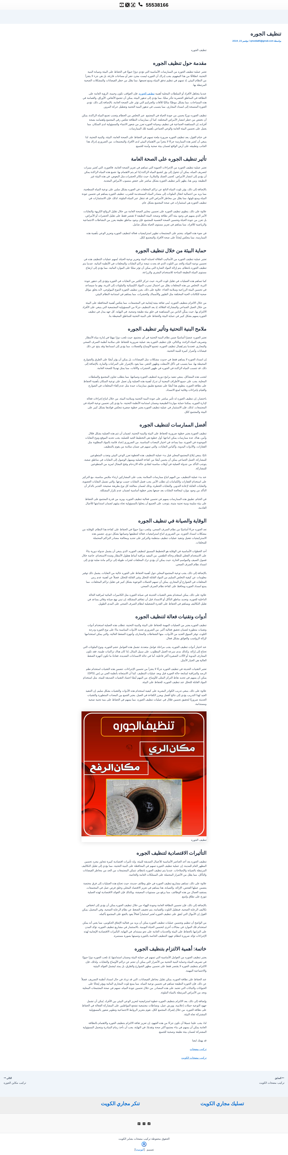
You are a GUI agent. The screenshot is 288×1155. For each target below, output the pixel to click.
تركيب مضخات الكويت (193, 1057)
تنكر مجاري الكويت (120, 1103)
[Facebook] (149, 1123)
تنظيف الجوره (146, 93)
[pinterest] (139, 1123)
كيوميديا (139, 1149)
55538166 (157, 5)
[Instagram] (144, 1123)
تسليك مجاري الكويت (222, 1103)
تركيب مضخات (198, 1049)
